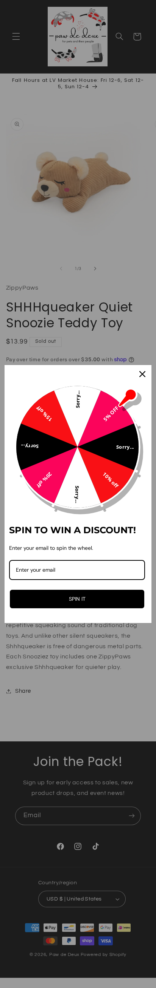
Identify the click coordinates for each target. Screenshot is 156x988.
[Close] (142, 374)
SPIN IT (77, 598)
